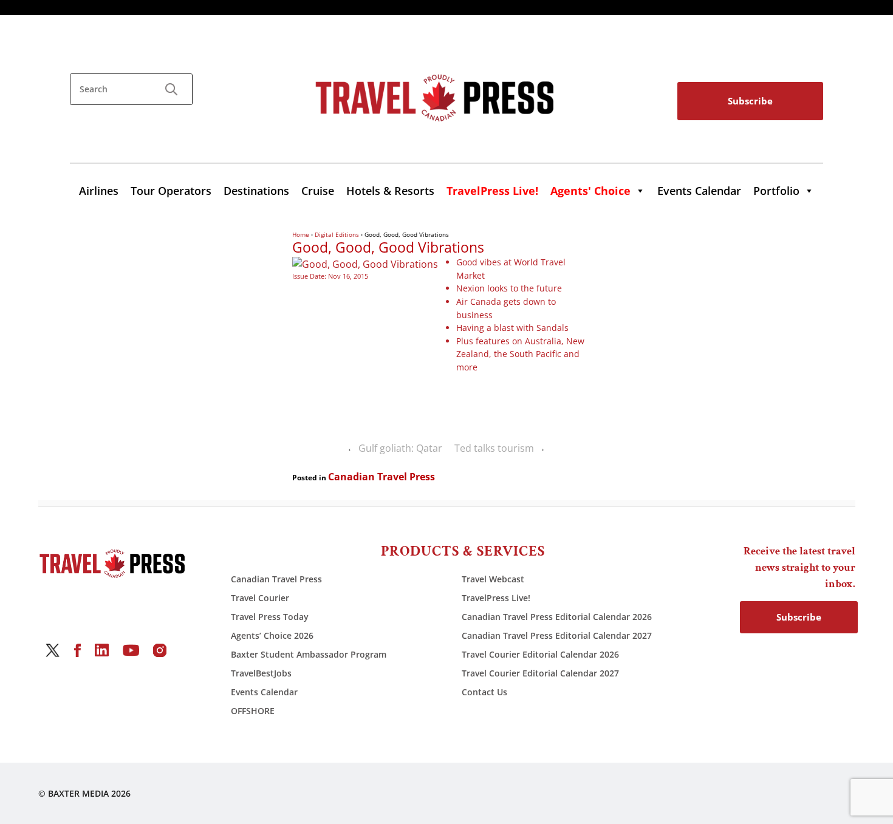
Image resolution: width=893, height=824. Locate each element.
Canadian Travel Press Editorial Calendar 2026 (557, 616)
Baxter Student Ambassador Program (308, 654)
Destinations (256, 190)
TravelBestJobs (261, 673)
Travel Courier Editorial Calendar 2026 (540, 654)
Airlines (98, 190)
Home (300, 234)
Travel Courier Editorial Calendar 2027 (540, 673)
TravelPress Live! (496, 598)
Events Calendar (699, 190)
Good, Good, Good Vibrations (388, 247)
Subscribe (750, 101)
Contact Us (484, 692)
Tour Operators (171, 190)
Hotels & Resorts (390, 190)
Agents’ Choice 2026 (272, 635)
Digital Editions (337, 234)
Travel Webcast (493, 579)
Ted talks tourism (494, 448)
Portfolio (776, 190)
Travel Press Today (270, 616)
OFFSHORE (253, 711)
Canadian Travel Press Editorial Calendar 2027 (557, 635)
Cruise (317, 190)
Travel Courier (260, 598)
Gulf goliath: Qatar (400, 448)
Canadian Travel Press (381, 476)
